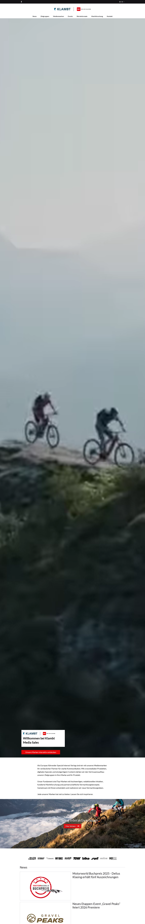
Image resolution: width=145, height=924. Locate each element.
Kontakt (110, 16)
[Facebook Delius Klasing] (21, 2)
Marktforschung (97, 16)
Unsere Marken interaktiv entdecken (40, 752)
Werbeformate (82, 16)
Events (70, 16)
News (35, 16)
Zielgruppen (45, 16)
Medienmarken (58, 16)
